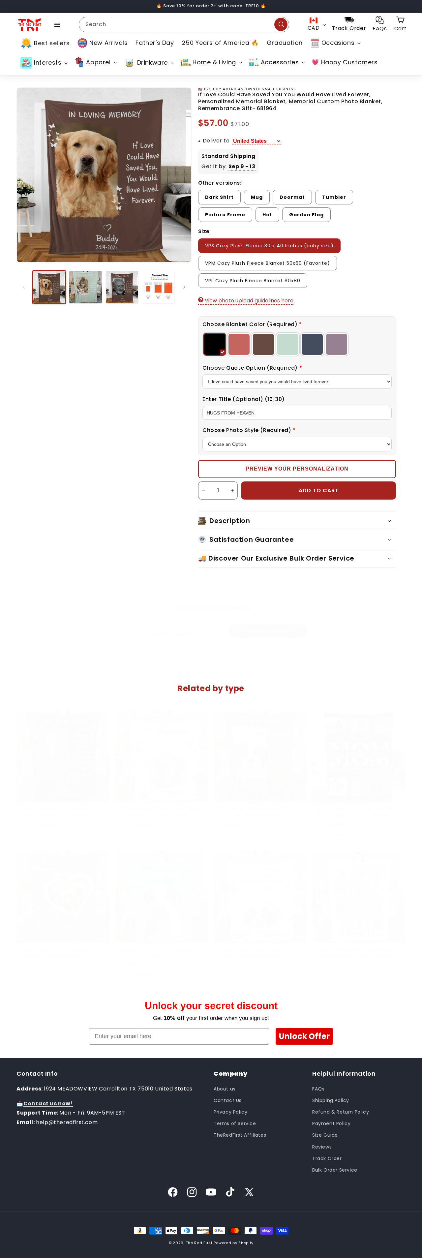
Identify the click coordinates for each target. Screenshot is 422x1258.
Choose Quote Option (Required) (252, 368)
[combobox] (184, 24)
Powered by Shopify (234, 1242)
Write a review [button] (268, 631)
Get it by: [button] (228, 166)
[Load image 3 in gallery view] (122, 287)
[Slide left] (23, 287)
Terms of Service (235, 1123)
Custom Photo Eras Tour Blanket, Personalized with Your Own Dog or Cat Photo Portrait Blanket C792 (359, 953)
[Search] (280, 24)
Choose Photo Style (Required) (249, 430)
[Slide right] (184, 287)
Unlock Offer (304, 1036)
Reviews (322, 1146)
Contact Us (228, 1100)
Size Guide (325, 1135)
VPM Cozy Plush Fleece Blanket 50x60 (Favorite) (267, 263)
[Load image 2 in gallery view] (85, 287)
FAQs (318, 1088)
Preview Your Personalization (297, 469)
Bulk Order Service (334, 1169)
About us (225, 1088)
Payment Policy (331, 1123)
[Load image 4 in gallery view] (158, 287)
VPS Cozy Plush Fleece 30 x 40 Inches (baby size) (269, 245)
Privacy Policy (230, 1111)
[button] (335, 43)
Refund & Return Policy (340, 1111)
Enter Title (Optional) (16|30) (243, 399)
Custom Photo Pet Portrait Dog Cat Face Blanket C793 (157, 953)
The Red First (199, 1242)
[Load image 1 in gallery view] (49, 287)
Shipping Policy (330, 1100)
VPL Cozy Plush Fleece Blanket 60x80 (252, 280)
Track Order (327, 1158)
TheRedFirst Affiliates (240, 1135)
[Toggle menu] (57, 25)
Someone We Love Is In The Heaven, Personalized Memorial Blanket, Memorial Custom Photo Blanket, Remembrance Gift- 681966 (61, 812)
